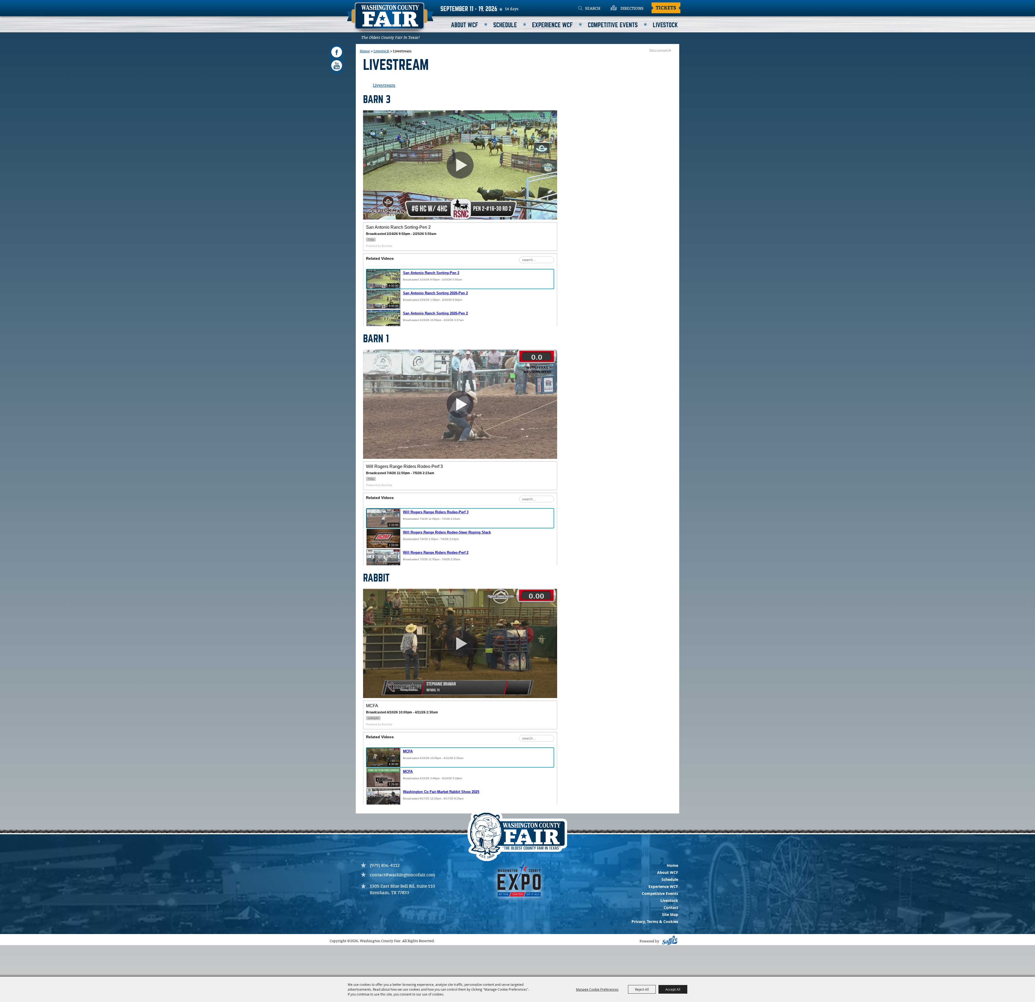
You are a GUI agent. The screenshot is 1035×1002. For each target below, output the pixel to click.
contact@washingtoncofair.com (402, 875)
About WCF (464, 25)
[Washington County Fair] (390, 19)
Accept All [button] (672, 989)
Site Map (670, 914)
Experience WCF (552, 25)
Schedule (505, 25)
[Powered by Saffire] (669, 941)
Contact (671, 907)
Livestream (384, 85)
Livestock (665, 25)
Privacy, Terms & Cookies (655, 921)
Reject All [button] (642, 989)
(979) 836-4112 (385, 865)
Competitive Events (613, 25)
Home (365, 51)
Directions (631, 8)
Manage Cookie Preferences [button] (597, 989)
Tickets (666, 7)
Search (580, 9)
